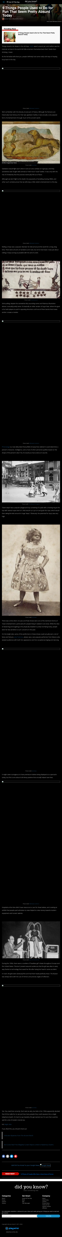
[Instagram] (53, 2)
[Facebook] (47, 2)
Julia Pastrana (18, 637)
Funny (3, 1200)
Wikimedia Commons (57, 21)
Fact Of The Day (14, 2)
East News (34, 165)
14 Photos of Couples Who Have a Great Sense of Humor (37, 1174)
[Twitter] (50, 2)
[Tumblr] (56, 2)
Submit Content (46, 1206)
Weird (3, 1198)
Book (23, 1200)
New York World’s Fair (34, 960)
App (23, 1201)
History (4, 1203)
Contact (44, 1201)
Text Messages (26, 1203)
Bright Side (8, 1124)
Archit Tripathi (9, 18)
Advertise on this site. (12, 1232)
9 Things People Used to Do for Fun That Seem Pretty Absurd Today (36, 33)
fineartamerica (34, 300)
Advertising (45, 1200)
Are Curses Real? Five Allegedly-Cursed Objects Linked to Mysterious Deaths (29, 1145)
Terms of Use (45, 1205)
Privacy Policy (45, 1203)
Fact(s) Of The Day (27, 1198)
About (44, 1198)
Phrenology (5, 447)
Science (4, 1201)
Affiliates (44, 1208)
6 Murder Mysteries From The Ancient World (18, 1135)
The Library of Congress (34, 504)
